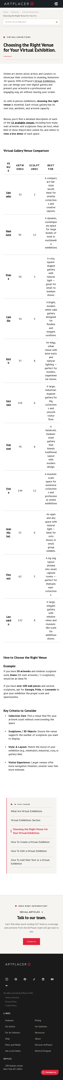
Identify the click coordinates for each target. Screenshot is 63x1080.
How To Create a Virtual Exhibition (30, 842)
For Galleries (41, 1026)
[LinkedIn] (43, 979)
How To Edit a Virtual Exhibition (29, 851)
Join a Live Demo (13, 1051)
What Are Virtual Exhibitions (26, 811)
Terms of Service (12, 997)
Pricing (38, 1020)
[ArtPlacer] (31, 964)
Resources (40, 1032)
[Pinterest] (16, 979)
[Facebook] (25, 979)
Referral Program (43, 1051)
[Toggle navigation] (56, 3)
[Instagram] (7, 979)
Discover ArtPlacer (43, 1044)
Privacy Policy (10, 1001)
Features (15, 12)
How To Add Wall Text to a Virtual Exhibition (30, 861)
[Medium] (7, 985)
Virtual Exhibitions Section (25, 820)
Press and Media (13, 1044)
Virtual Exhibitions (30, 12)
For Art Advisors (12, 1032)
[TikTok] (34, 979)
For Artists (10, 1026)
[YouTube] (52, 979)
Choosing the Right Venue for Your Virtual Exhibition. (30, 830)
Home (5, 12)
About (38, 1038)
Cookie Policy (11, 1005)
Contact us (31, 941)
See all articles (30, 912)
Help (7, 1038)
